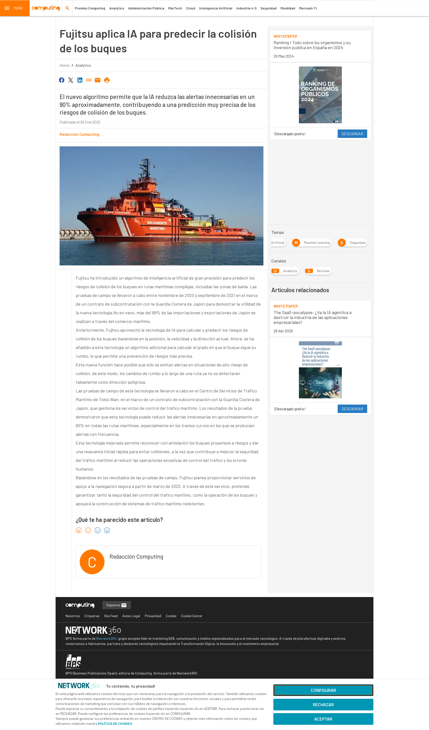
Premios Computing (90, 8)
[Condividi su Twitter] (70, 80)
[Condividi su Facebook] (62, 80)
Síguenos (113, 605)
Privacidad (153, 616)
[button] (15, 8)
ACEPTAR (323, 719)
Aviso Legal (131, 616)
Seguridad (268, 8)
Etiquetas (92, 616)
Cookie (171, 616)
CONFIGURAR (323, 690)
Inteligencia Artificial (215, 8)
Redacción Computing (79, 134)
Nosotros (73, 616)
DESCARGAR (352, 133)
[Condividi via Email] (98, 80)
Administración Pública (146, 8)
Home (65, 65)
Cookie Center (191, 616)
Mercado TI (308, 8)
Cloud (190, 8)
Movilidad (288, 8)
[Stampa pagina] (107, 80)
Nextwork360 (106, 638)
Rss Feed (111, 616)
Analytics (116, 8)
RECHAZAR (323, 704)
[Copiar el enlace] (89, 80)
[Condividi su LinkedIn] (80, 80)
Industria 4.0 (246, 8)
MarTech (175, 8)
